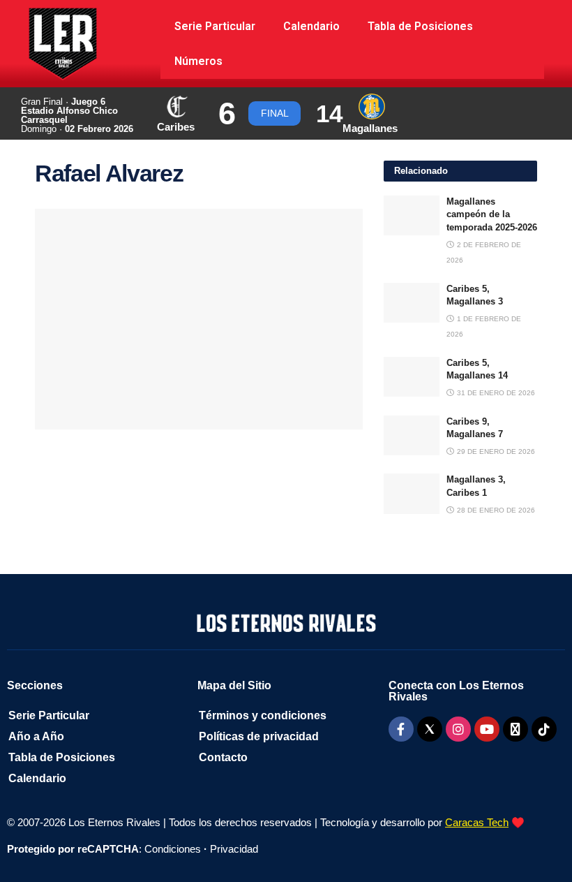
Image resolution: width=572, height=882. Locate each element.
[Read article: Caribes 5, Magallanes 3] (411, 303)
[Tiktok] (544, 729)
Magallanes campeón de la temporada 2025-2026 (491, 214)
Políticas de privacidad (259, 736)
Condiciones (172, 849)
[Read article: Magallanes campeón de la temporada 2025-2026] (411, 215)
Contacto (223, 757)
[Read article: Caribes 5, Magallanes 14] (411, 377)
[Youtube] (486, 729)
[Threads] (515, 729)
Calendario (311, 26)
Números (198, 61)
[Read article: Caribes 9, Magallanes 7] (411, 435)
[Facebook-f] (401, 729)
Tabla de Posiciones (420, 26)
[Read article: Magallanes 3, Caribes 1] (411, 493)
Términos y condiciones (262, 715)
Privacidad (234, 849)
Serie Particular (214, 26)
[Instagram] (458, 729)
